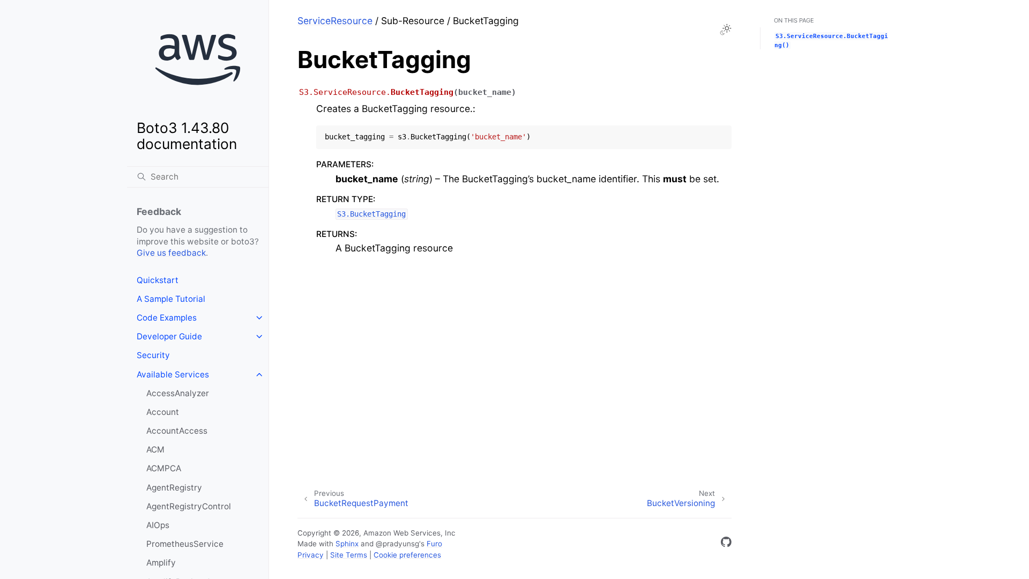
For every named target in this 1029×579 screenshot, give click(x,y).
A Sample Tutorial (171, 299)
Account (162, 412)
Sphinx (347, 543)
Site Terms (348, 555)
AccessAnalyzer (177, 393)
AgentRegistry (174, 487)
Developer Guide (169, 336)
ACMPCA (163, 468)
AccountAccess (176, 431)
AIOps (157, 525)
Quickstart (157, 280)
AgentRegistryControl (188, 506)
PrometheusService (184, 544)
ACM (155, 449)
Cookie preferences (407, 555)
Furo (434, 543)
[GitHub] (726, 544)
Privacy (310, 555)
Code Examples (167, 318)
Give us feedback (171, 253)
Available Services (173, 374)
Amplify (161, 563)
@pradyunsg (397, 543)
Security (153, 355)
